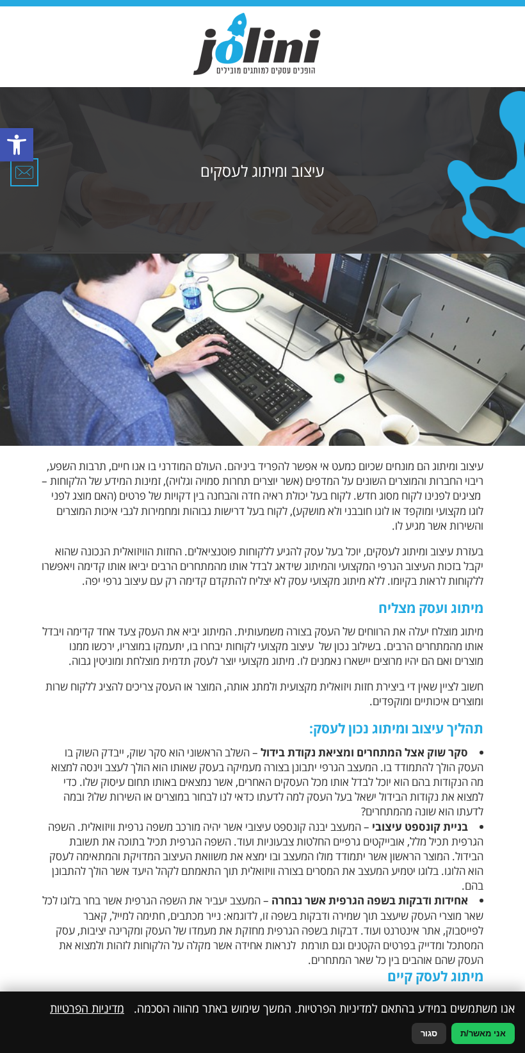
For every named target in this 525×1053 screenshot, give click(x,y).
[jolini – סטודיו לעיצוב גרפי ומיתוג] (256, 43)
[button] (16, 144)
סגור (429, 1033)
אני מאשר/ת (483, 1033)
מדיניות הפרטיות (87, 1008)
